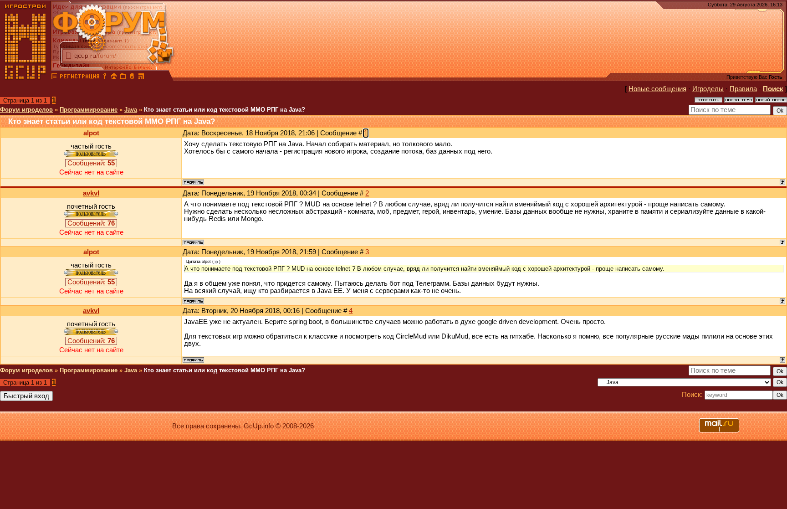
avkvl (91, 193)
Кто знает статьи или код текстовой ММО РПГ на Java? (224, 109)
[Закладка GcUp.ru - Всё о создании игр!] (123, 77)
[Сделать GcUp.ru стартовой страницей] (113, 77)
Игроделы (708, 89)
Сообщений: (91, 163)
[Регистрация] (79, 77)
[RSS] (141, 77)
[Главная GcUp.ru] (25, 77)
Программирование (89, 109)
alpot (91, 133)
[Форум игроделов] (54, 77)
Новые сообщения (657, 89)
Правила (743, 89)
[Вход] (104, 77)
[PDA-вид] (132, 77)
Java (130, 109)
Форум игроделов (26, 109)
